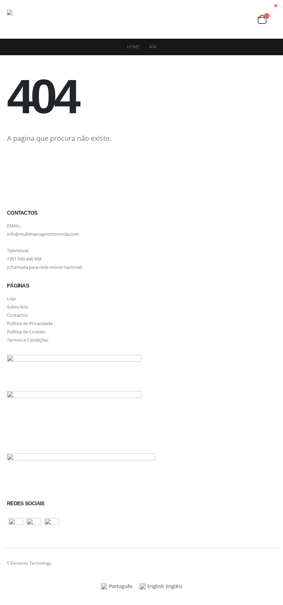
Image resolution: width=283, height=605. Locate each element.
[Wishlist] (233, 19)
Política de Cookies (26, 332)
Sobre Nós (17, 307)
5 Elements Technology (29, 563)
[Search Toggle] (246, 19)
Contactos (17, 315)
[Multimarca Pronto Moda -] (33, 19)
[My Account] (220, 19)
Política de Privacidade (30, 323)
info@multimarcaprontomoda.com (43, 234)
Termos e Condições (27, 340)
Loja (11, 299)
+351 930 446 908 (24, 259)
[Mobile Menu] (69, 19)
